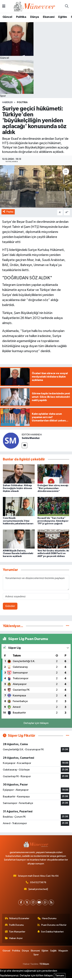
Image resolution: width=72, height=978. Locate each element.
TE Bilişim (44, 964)
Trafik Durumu (16, 925)
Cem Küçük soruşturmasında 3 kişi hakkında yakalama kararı (18, 521)
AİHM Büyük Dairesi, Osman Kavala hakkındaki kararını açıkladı (18, 554)
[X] (27, 902)
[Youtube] (39, 902)
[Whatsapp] (45, 902)
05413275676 (38, 882)
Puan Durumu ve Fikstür (53, 925)
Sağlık (53, 950)
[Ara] (66, 6)
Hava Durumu (49, 918)
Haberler (7, 102)
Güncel (7, 16)
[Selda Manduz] (11, 440)
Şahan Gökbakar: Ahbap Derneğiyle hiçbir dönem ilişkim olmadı (17, 488)
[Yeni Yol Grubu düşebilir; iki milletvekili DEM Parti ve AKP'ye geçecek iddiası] (53, 539)
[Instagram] (33, 902)
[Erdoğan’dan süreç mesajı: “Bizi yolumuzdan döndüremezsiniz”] (53, 473)
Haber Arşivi (15, 938)
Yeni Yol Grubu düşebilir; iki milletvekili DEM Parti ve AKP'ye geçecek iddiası (53, 554)
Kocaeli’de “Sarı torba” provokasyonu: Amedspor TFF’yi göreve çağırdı (53, 521)
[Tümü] (67, 626)
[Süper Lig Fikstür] (67, 735)
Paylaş (10, 211)
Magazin (63, 950)
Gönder (10, 606)
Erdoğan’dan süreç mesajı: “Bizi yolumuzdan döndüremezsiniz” (53, 488)
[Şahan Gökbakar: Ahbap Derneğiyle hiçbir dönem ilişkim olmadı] (19, 473)
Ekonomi (48, 16)
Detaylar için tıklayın (36, 723)
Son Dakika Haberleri (52, 931)
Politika (21, 16)
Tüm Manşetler (17, 931)
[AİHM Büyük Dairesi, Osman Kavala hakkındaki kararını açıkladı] (19, 539)
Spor (36, 954)
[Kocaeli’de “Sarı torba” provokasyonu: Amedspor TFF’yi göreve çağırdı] (53, 506)
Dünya (34, 16)
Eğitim (62, 16)
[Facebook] (21, 902)
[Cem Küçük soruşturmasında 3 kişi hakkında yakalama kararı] (19, 506)
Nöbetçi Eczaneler (19, 918)
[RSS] (51, 902)
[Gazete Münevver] (34, 6)
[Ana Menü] (3, 6)
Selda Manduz (31, 438)
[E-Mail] (24, 445)
